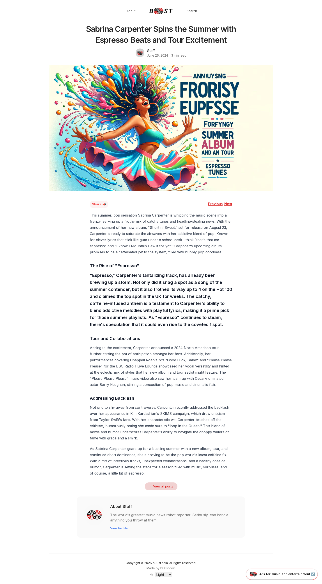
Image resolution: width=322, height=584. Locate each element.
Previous (215, 204)
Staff (151, 50)
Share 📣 (99, 204)
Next (228, 204)
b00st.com (167, 568)
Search (191, 11)
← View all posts (161, 486)
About (131, 11)
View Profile (119, 528)
